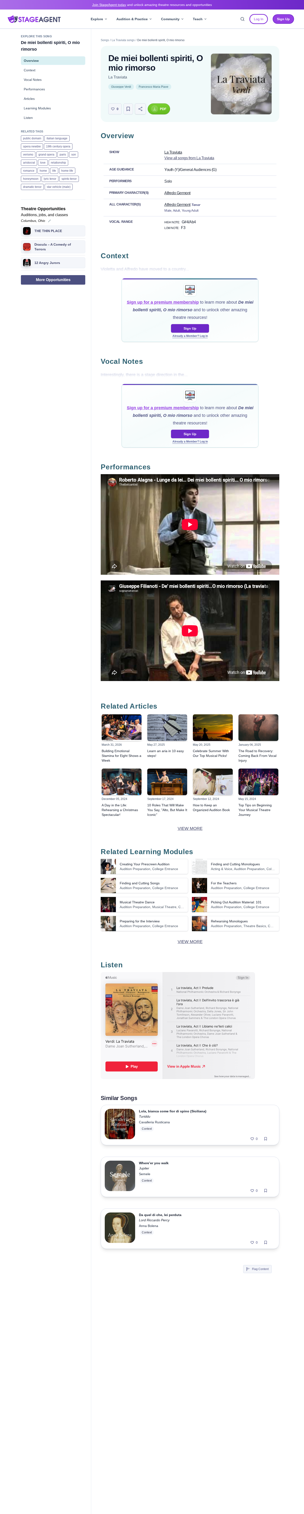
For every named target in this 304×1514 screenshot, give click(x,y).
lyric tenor (50, 178)
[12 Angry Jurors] (27, 263)
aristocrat (29, 162)
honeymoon (30, 178)
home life (67, 170)
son (73, 154)
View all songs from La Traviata (189, 158)
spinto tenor (69, 178)
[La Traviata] (241, 84)
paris (63, 154)
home (43, 170)
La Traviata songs (123, 40)
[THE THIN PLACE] (27, 231)
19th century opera (58, 146)
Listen (28, 118)
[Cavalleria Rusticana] (120, 1125)
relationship (58, 162)
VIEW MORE (190, 828)
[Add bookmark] (265, 1139)
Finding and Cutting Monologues (235, 864)
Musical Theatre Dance (137, 902)
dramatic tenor (32, 187)
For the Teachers (224, 883)
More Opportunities (53, 280)
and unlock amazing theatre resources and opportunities (152, 5)
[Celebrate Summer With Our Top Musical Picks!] (213, 727)
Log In (258, 19)
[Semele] (120, 1177)
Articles (29, 99)
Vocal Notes (33, 80)
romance (28, 170)
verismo (28, 154)
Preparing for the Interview (140, 921)
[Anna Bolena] (120, 1228)
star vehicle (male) (59, 187)
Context (29, 70)
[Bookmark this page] (128, 108)
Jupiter (144, 1168)
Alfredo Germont (177, 193)
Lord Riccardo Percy (154, 1220)
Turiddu (144, 1116)
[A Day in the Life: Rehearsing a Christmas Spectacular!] (122, 782)
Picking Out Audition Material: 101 (236, 902)
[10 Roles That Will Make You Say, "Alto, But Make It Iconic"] (167, 782)
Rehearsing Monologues (229, 921)
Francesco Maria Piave (153, 86)
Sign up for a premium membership (163, 302)
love (43, 162)
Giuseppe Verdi (121, 86)
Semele (144, 1174)
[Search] (242, 19)
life (54, 170)
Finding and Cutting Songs (140, 883)
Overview (31, 61)
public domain (32, 138)
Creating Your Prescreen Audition (145, 864)
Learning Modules (37, 108)
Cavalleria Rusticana (154, 1122)
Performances (34, 89)
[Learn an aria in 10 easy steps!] (167, 727)
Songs (105, 40)
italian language (57, 138)
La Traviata (117, 77)
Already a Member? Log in (190, 336)
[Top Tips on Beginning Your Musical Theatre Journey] (258, 782)
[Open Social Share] (140, 108)
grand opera (46, 154)
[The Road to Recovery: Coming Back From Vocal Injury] (258, 727)
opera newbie (32, 146)
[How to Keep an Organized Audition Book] (213, 782)
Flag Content (260, 1269)
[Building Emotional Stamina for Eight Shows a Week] (122, 727)
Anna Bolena (148, 1226)
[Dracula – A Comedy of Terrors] (27, 247)
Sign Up (190, 328)
